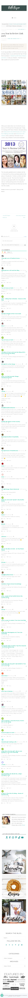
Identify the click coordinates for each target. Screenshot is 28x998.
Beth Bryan (14, 8)
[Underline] (5, 245)
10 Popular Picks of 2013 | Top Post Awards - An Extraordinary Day (13, 646)
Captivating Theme (13, 995)
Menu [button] (15, 17)
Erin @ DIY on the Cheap (8, 364)
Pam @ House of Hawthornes (9, 450)
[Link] (15, 245)
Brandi (3, 524)
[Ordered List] (9, 245)
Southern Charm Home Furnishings (11, 584)
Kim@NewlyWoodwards (8, 407)
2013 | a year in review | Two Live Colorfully (13, 620)
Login (25, 236)
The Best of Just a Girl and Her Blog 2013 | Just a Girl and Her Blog (13, 353)
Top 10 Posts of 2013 (7, 288)
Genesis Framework (23, 995)
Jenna (3, 706)
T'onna (3, 764)
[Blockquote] (12, 245)
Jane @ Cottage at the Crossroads (11, 313)
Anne (2, 476)
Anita (2, 466)
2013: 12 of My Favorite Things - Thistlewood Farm (10, 377)
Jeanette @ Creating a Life (8, 742)
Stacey (3, 609)
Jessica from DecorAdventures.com (13, 131)
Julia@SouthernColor (7, 574)
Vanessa (3, 536)
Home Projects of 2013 (7, 732)
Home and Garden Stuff (14, 38)
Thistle (3, 391)
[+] (18, 244)
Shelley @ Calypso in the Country (10, 421)
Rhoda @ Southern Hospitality (10, 436)
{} (16, 244)
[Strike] (7, 245)
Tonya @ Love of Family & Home (10, 258)
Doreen (3, 562)
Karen (3, 514)
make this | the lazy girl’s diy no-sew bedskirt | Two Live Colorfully (11, 752)
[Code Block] (13, 245)
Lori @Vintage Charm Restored (10, 489)
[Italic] (4, 245)
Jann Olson (4, 675)
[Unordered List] (10, 245)
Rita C (3, 326)
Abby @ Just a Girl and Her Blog (10, 270)
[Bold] (2, 245)
